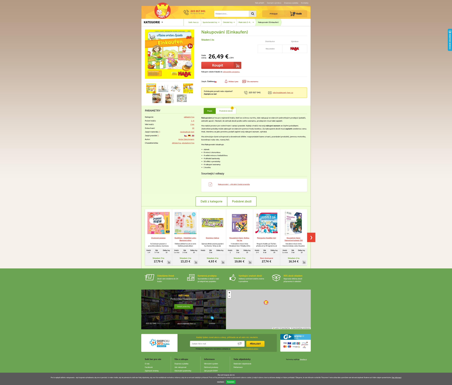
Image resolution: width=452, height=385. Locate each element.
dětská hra (176, 143)
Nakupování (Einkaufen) (268, 22)
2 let (192, 124)
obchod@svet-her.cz (283, 92)
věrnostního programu (231, 72)
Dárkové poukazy (211, 367)
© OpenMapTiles (285, 328)
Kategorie (152, 22)
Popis (209, 111)
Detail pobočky (183, 306)
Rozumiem (230, 382)
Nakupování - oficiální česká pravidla (234, 184)
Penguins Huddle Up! (266, 238)
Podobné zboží (242, 201)
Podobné (226, 110)
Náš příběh (259, 3)
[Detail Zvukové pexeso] (158, 223)
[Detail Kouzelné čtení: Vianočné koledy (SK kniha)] (293, 223)
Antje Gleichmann (186, 139)
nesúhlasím (220, 382)
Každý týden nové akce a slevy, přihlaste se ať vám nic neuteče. (227, 337)
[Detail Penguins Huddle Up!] (266, 223)
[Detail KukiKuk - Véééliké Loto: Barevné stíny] (185, 223)
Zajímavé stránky (152, 371)
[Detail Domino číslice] (212, 223)
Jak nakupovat (180, 367)
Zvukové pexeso (158, 238)
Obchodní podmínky (182, 371)
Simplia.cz (303, 359)
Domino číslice (212, 238)
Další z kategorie (211, 201)
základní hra (189, 117)
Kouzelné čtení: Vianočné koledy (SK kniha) (294, 240)
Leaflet (276, 328)
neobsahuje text (187, 132)
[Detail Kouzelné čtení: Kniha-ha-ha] (239, 223)
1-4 (192, 121)
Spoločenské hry (210, 22)
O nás (147, 364)
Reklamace (238, 367)
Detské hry (227, 22)
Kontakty (304, 3)
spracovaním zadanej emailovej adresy (244, 349)
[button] (266, 302)
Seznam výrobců (274, 3)
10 (193, 128)
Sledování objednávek (242, 364)
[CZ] (185, 135)
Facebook (149, 367)
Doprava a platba (291, 3)
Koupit (217, 65)
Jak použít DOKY (211, 371)
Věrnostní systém (211, 364)
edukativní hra (188, 143)
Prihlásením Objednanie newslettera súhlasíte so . (227, 349)
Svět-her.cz (193, 22)
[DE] (189, 135)
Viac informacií (396, 377)
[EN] (193, 135)
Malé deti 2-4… (245, 22)
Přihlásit (273, 13)
